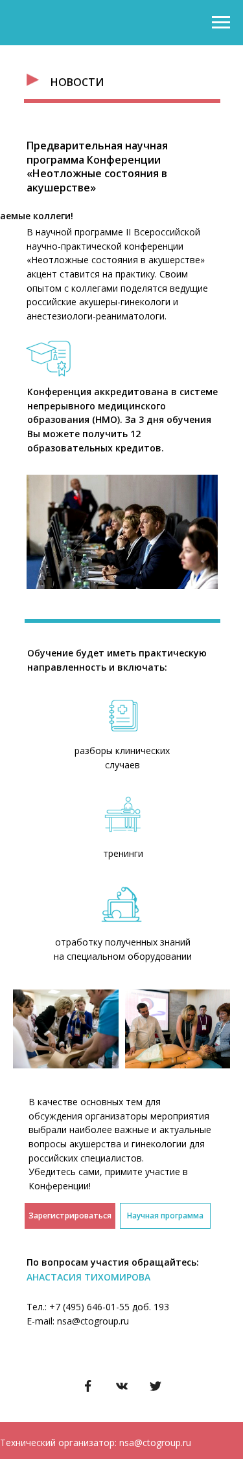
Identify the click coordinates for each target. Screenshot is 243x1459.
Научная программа (165, 1215)
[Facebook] (88, 1386)
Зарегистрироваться (70, 1215)
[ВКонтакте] (122, 1386)
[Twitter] (155, 1386)
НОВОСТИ (77, 82)
